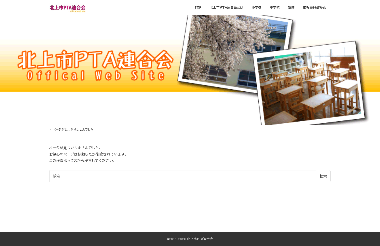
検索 (323, 176)
